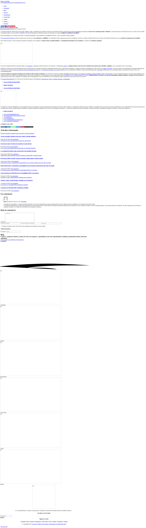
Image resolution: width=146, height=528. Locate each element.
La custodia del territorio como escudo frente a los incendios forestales (18, 151)
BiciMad (66, 73)
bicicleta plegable (96, 73)
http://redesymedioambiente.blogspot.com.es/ (14, 115)
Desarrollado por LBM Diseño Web (57, 524)
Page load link (4, 526)
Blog (28, 521)
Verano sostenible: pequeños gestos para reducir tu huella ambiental (18, 136)
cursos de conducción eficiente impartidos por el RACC (26, 69)
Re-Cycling (109, 73)
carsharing (29, 66)
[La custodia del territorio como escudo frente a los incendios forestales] (18, 148)
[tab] (74, 82)
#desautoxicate (45, 79)
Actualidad (23, 521)
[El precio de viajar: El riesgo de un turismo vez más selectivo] (16, 140)
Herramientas (37, 521)
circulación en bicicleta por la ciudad (51, 69)
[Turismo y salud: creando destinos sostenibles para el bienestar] (16, 177)
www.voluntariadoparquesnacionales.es (13, 119)
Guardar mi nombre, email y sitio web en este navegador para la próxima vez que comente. (24, 226)
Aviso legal (34, 524)
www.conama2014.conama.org (11, 121)
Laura (19, 31)
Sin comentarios (14, 139)
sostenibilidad (66, 79)
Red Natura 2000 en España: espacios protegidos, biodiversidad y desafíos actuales (22, 158)
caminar (65, 66)
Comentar (3, 221)
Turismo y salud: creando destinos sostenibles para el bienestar (17, 180)
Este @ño (3, 231)
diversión (100, 69)
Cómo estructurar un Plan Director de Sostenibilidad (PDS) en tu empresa (20, 173)
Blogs (50, 79)
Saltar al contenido (5, 1)
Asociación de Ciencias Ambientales (72, 31)
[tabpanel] (73, 99)
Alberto (27, 31)
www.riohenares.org (8, 118)
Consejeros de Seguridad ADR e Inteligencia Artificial (14, 187)
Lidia (31, 31)
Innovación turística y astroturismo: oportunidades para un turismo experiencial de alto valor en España (27, 165)
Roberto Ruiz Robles (8, 79)
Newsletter (59, 521)
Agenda (31, 521)
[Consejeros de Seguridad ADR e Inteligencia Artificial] (14, 184)
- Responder (23, 201)
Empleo (54, 521)
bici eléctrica (88, 73)
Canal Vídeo (45, 521)
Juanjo (22, 31)
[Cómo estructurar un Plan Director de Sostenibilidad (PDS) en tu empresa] (19, 170)
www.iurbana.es (8, 117)
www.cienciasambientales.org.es (11, 114)
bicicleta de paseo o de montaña (77, 73)
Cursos (50, 521)
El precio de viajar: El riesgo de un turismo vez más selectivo (16, 143)
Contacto (65, 521)
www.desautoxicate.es (6, 71)
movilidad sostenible (57, 79)
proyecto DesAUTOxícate (8, 38)
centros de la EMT (107, 68)
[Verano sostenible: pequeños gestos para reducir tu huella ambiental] (17, 133)
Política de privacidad (43, 524)
